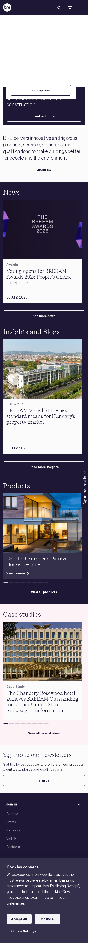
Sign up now (41, 90)
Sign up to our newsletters (85, 487)
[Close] (73, 22)
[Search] (59, 11)
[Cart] (69, 8)
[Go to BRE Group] (7, 7)
